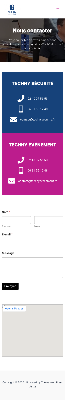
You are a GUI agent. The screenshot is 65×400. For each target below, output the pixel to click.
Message (8, 253)
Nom (37, 226)
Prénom (6, 226)
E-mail (7, 234)
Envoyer (10, 286)
